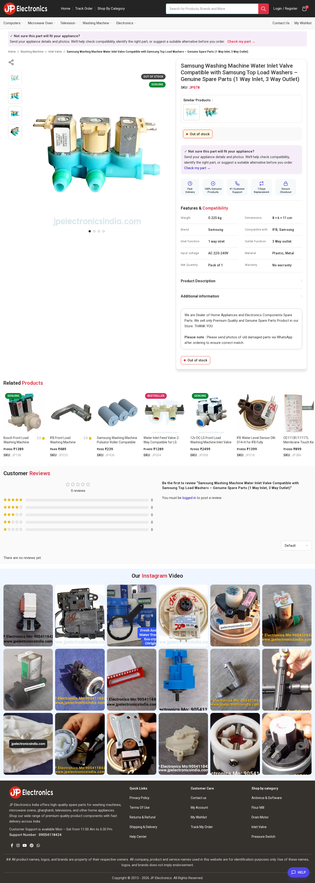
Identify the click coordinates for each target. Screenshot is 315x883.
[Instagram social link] (18, 845)
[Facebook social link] (12, 845)
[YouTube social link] (24, 845)
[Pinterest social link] (31, 845)
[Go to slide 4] (103, 231)
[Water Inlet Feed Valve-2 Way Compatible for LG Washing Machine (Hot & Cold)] (164, 412)
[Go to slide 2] (94, 231)
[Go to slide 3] (99, 231)
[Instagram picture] (28, 615)
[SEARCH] (263, 8)
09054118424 (50, 835)
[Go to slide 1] (90, 231)
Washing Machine (32, 51)
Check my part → (197, 168)
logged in (189, 498)
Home (12, 51)
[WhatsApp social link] (38, 845)
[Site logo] (25, 8)
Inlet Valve (55, 51)
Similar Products (197, 100)
